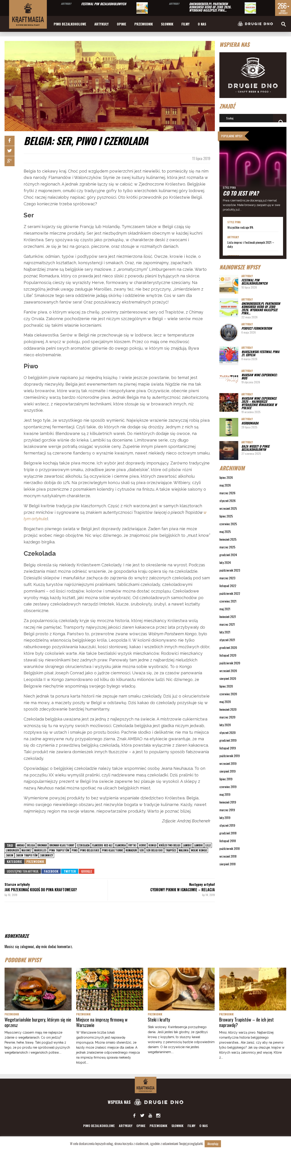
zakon (9, 855)
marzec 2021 (227, 624)
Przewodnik (143, 23)
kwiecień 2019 (227, 802)
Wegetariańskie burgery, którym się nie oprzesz (38, 1022)
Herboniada (249, 423)
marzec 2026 (227, 492)
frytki (132, 845)
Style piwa (229, 187)
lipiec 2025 (226, 516)
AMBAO (21, 845)
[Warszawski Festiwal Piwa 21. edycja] (228, 356)
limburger (12, 850)
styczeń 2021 (227, 639)
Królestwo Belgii (170, 845)
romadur (131, 850)
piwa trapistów (59, 850)
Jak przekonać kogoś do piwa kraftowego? (41, 889)
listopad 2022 (227, 585)
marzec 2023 (227, 577)
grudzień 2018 (227, 833)
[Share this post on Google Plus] (10, 161)
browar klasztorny (61, 845)
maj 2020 (225, 701)
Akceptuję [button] (212, 1143)
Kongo (152, 845)
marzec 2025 (227, 547)
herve (142, 845)
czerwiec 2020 (228, 693)
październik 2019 (229, 755)
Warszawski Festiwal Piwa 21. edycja (260, 353)
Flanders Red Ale (102, 845)
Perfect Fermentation (256, 328)
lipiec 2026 (226, 477)
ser (141, 850)
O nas (202, 23)
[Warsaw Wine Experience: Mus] (228, 379)
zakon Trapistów (27, 855)
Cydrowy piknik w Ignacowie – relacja (182, 889)
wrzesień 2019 (227, 763)
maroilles (40, 850)
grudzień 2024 (228, 554)
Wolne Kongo (199, 850)
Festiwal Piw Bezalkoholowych (103, 3)
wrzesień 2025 (228, 508)
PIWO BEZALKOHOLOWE (70, 23)
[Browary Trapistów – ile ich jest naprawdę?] (252, 989)
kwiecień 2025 (227, 539)
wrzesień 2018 (227, 856)
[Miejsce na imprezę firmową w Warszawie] (109, 989)
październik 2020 (229, 662)
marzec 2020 (227, 717)
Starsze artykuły (17, 884)
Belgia (31, 845)
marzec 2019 (227, 809)
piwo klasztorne (112, 850)
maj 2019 (224, 794)
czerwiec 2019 (227, 786)
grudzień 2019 (227, 740)
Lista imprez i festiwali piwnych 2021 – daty (250, 244)
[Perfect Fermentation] (228, 332)
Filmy (185, 23)
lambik (198, 845)
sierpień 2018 (227, 863)
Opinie (121, 23)
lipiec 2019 (225, 778)
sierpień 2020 (227, 678)
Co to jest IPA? (241, 193)
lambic (187, 845)
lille (208, 845)
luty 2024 (225, 562)
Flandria (120, 845)
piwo (75, 850)
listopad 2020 (227, 655)
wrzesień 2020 (228, 670)
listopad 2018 (227, 840)
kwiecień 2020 (227, 709)
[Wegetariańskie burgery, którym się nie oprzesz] (38, 989)
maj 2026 (225, 485)
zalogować (27, 946)
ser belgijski (154, 850)
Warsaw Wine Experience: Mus (259, 376)
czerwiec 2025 (228, 523)
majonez (26, 850)
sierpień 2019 (227, 771)
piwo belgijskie (89, 850)
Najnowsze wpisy (239, 267)
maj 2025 (225, 531)
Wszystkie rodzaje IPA (240, 227)
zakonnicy (46, 855)
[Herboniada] (228, 427)
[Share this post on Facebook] (10, 141)
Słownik (167, 23)
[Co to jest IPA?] (252, 172)
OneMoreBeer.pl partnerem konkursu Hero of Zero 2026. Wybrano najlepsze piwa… (210, 7)
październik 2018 (229, 848)
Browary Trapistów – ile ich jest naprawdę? (246, 1022)
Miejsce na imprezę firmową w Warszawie (102, 1022)
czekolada (83, 845)
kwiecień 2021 (227, 616)
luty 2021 (224, 632)
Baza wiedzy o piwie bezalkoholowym (255, 448)
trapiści (170, 850)
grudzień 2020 (228, 647)
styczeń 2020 (227, 732)
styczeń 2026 (227, 500)
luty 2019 (224, 817)
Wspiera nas (120, 1102)
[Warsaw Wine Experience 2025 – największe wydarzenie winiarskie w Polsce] (228, 402)
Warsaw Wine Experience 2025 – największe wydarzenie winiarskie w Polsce (259, 403)
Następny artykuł (202, 884)
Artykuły (66, 3)
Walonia (183, 850)
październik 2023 (229, 570)
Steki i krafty (159, 1019)
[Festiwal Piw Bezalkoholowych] (142, 8)
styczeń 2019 (227, 825)
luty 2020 (225, 724)
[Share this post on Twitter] (10, 151)
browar (42, 845)
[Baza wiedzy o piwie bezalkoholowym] (228, 450)
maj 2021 (224, 608)
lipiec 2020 (226, 686)
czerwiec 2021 (227, 601)
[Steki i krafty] (181, 989)
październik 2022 (229, 593)
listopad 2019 (227, 748)
